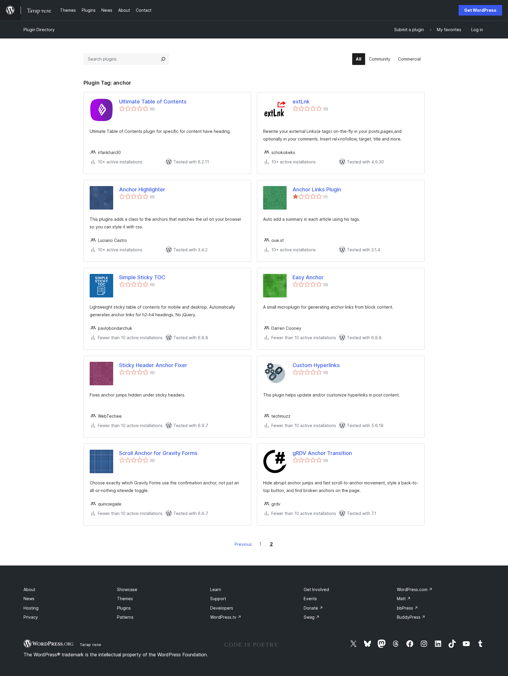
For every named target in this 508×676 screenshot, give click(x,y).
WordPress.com (414, 589)
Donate (313, 607)
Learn (215, 589)
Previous (243, 544)
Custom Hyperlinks (316, 365)
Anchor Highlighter (142, 189)
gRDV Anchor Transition (322, 453)
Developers (221, 607)
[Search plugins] (163, 59)
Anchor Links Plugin (317, 189)
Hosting (31, 607)
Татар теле (90, 644)
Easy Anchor (308, 277)
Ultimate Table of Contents (153, 101)
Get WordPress (480, 10)
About (29, 589)
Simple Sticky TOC (142, 277)
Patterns (125, 617)
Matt (404, 598)
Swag (312, 617)
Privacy (31, 617)
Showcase (127, 589)
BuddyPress (411, 617)
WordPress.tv (225, 617)
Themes (125, 598)
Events (310, 598)
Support (218, 598)
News (29, 598)
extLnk (301, 101)
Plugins (124, 607)
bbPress (407, 607)
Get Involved (316, 589)
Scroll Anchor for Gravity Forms (158, 453)
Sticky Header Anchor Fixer (153, 365)
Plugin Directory (39, 29)
